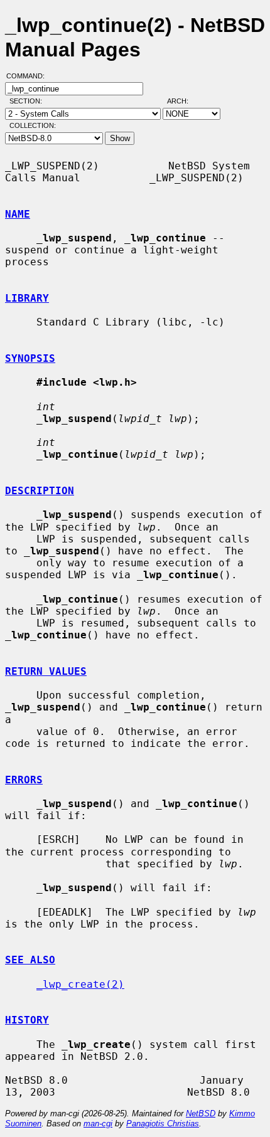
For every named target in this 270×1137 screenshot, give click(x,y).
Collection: (32, 125)
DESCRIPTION (39, 491)
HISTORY (27, 1020)
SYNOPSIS (30, 358)
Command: (29, 76)
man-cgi (98, 1123)
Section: (28, 101)
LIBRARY (27, 298)
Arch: (183, 101)
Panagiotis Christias (162, 1123)
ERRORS (24, 780)
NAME (17, 214)
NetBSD (200, 1113)
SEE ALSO (30, 960)
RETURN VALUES (46, 671)
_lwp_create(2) (80, 984)
